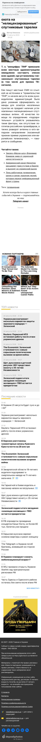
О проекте (5, 692)
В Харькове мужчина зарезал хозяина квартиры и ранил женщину (19, 534)
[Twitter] (8, 730)
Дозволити (33, 12)
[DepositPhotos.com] (12, 737)
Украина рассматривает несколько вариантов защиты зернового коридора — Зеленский (19, 417)
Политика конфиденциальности (13, 703)
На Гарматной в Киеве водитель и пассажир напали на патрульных (18, 485)
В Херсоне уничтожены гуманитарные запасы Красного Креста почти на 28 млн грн (18, 442)
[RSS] (27, 730)
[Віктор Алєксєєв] (3, 36)
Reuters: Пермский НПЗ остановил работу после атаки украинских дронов (18, 430)
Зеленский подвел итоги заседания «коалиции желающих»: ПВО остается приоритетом (19, 510)
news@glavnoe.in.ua (13, 712)
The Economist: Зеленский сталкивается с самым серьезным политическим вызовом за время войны (19, 457)
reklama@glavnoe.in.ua (14, 718)
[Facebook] (3, 730)
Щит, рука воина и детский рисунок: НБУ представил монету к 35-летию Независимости (19, 497)
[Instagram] (17, 730)
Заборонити (22, 12)
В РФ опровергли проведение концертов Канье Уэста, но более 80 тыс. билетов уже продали (19, 522)
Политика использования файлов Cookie (17, 707)
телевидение (13, 187)
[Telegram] (13, 730)
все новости (32, 588)
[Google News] (22, 730)
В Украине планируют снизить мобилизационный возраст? (17, 557)
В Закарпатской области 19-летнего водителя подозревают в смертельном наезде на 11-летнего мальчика (19, 472)
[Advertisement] (20, 229)
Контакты (5, 696)
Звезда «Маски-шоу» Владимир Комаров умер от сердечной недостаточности (21, 156)
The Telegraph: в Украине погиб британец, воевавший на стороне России (18, 545)
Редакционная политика (10, 699)
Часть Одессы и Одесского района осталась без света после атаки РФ (19, 580)
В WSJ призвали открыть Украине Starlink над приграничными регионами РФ (18, 568)
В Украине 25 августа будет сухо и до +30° (20, 405)
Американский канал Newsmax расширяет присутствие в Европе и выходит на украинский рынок (22, 166)
